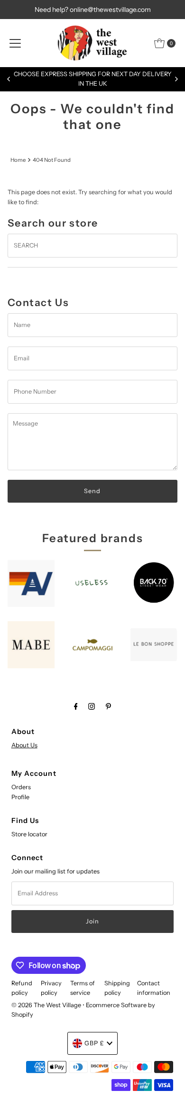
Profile (20, 797)
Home (18, 160)
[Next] (176, 79)
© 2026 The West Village (46, 1005)
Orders (21, 787)
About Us (24, 745)
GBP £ (94, 1043)
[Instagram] (91, 706)
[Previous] (9, 79)
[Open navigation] (15, 43)
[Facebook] (76, 706)
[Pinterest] (108, 706)
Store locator (29, 834)
